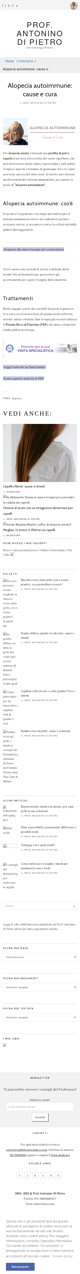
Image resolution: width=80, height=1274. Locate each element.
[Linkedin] (9, 6)
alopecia (17, 398)
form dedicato (60, 1155)
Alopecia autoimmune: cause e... (26, 69)
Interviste (25, 61)
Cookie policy (62, 1256)
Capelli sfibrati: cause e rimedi (24, 486)
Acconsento (20, 1266)
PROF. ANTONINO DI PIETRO (40, 33)
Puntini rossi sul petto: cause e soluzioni (45, 731)
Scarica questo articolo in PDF (23, 378)
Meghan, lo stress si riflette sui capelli (29, 530)
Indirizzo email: (40, 1100)
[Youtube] (13, 6)
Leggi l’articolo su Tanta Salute (24, 367)
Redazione (14, 492)
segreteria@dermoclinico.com (26, 1150)
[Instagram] (5, 6)
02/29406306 (18, 1155)
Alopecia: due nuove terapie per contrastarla (33, 249)
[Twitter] (43, 1175)
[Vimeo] (51, 1175)
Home (9, 61)
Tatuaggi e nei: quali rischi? (38, 845)
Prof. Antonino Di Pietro (39, 103)
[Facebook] (2, 6)
